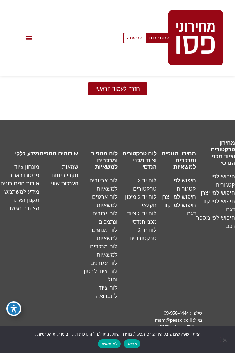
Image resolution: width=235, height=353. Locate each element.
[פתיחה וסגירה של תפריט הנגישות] (13, 308)
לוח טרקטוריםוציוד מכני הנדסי (139, 160)
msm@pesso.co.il (173, 320)
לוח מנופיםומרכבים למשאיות (104, 160)
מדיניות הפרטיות (50, 334)
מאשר (132, 343)
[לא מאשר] (225, 339)
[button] (29, 38)
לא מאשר (109, 343)
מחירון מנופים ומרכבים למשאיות (179, 160)
